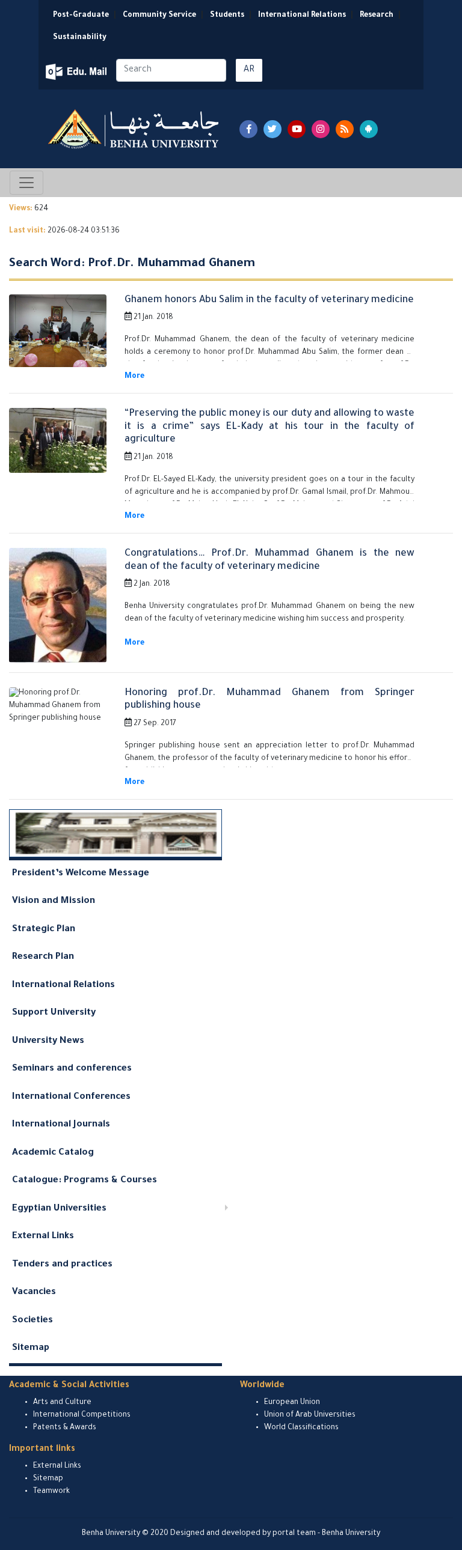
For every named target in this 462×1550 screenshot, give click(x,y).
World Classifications (301, 1428)
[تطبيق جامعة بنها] (369, 129)
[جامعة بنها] (135, 129)
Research (376, 15)
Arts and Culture (62, 1403)
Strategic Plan (43, 930)
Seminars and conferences (72, 1069)
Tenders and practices (62, 1265)
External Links (43, 1237)
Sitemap (30, 1348)
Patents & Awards (64, 1428)
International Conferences (71, 1097)
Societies (32, 1321)
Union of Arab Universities (310, 1415)
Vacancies (34, 1292)
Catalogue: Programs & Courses (84, 1181)
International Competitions (82, 1415)
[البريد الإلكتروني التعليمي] (77, 72)
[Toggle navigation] (26, 183)
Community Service (159, 15)
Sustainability (79, 38)
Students (227, 15)
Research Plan (43, 957)
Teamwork (51, 1492)
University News (48, 1041)
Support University (54, 1013)
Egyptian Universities (59, 1209)
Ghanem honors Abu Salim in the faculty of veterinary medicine (269, 300)
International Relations (302, 15)
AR (249, 70)
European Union (292, 1403)
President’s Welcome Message (80, 874)
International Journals (61, 1125)
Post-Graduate (81, 15)
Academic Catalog (53, 1153)
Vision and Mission (53, 901)
